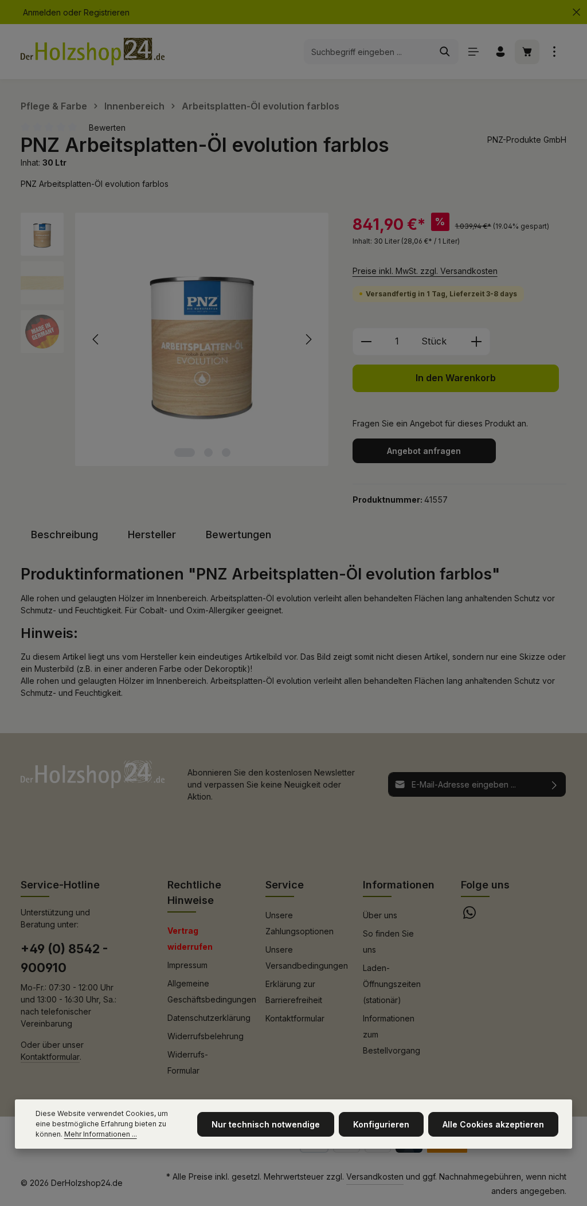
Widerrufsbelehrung (205, 1036)
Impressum (187, 965)
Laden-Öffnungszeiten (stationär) (392, 984)
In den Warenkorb (456, 378)
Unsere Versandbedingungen (306, 957)
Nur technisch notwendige (266, 1124)
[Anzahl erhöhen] (476, 341)
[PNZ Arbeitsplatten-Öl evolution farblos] (201, 339)
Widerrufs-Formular (187, 1062)
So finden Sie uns (388, 941)
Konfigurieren (381, 1124)
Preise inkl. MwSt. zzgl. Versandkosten (425, 271)
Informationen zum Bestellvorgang (391, 1034)
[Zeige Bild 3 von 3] (226, 452)
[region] (175, 339)
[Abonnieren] (554, 784)
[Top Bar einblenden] (554, 52)
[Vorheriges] (96, 339)
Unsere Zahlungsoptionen (299, 923)
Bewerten (107, 127)
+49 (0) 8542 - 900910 (64, 958)
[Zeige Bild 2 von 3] (208, 452)
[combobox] (368, 51)
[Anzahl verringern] (366, 341)
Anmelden (42, 12)
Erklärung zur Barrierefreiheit (293, 992)
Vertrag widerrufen (190, 939)
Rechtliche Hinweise (194, 892)
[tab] (64, 534)
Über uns (380, 915)
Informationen (399, 885)
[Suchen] (445, 51)
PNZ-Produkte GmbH (526, 139)
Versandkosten (375, 1176)
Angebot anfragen (424, 451)
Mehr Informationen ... (100, 1134)
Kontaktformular (50, 1057)
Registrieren (107, 12)
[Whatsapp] (469, 916)
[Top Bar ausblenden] (576, 12)
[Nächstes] (308, 339)
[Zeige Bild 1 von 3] (184, 452)
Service (284, 885)
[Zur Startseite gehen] (93, 51)
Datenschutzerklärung (209, 1018)
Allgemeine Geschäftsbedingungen (211, 991)
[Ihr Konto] (500, 52)
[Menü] (473, 52)
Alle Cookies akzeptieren (493, 1124)
